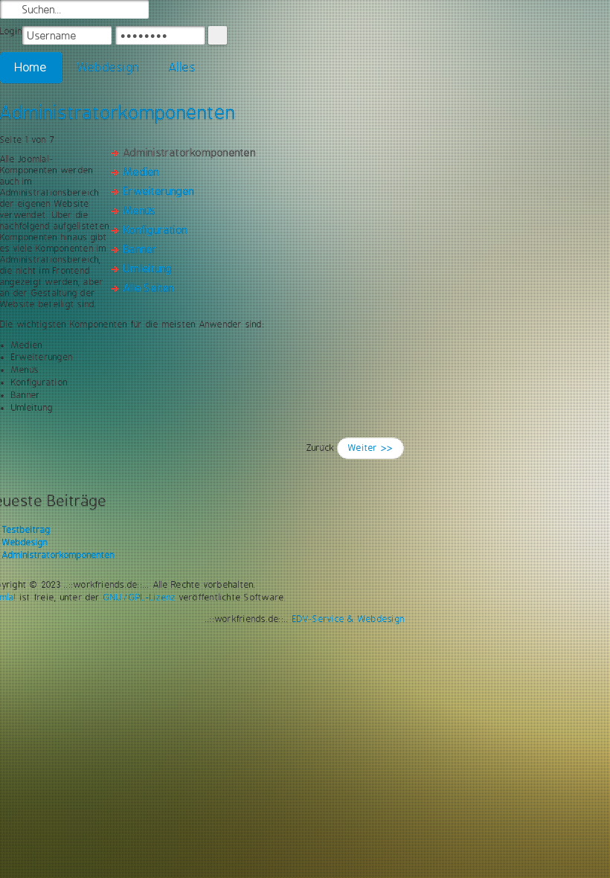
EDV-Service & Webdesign (348, 619)
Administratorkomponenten (58, 555)
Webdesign (108, 67)
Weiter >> (370, 448)
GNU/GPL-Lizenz (139, 597)
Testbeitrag (26, 530)
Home (31, 67)
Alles (182, 67)
